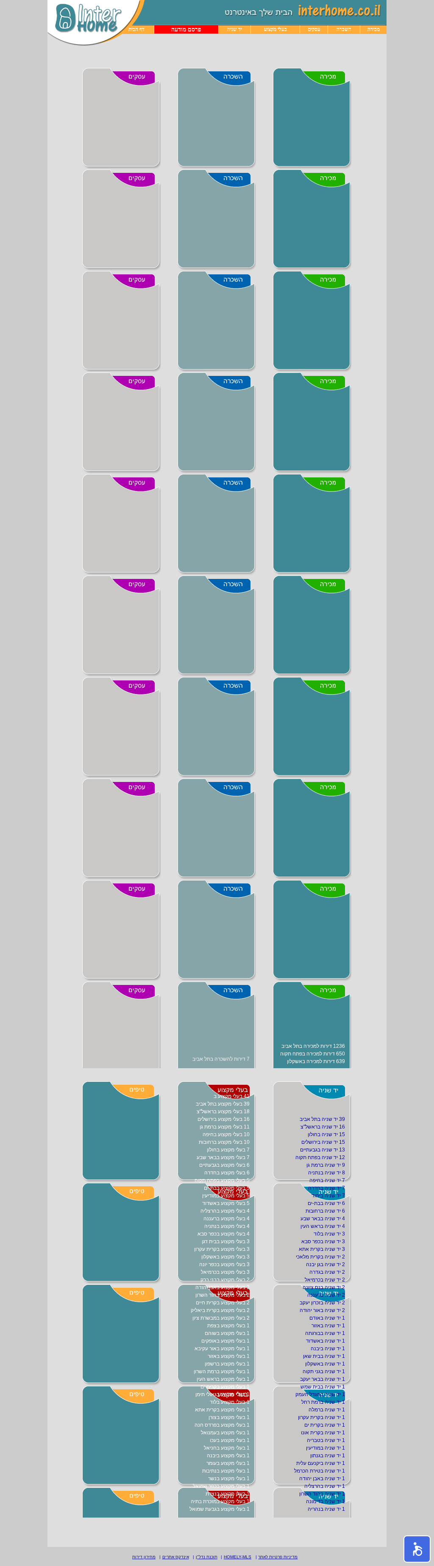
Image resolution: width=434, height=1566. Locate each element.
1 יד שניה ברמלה (327, 1410)
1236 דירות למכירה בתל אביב (313, 1045)
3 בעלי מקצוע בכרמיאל (225, 1272)
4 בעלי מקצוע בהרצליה (225, 1211)
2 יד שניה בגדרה (327, 1272)
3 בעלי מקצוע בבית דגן (226, 1241)
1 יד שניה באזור (328, 1326)
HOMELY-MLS (237, 1557)
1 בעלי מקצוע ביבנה (228, 1456)
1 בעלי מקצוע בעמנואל (225, 1433)
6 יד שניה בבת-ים (326, 1203)
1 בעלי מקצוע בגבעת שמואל (219, 1509)
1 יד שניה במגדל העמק (320, 1394)
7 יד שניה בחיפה (327, 1180)
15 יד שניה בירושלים (323, 1142)
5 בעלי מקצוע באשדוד (226, 1203)
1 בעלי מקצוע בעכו (230, 1440)
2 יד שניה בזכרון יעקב (322, 1303)
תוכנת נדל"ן (206, 1557)
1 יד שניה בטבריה (326, 1440)
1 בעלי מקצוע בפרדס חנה (222, 1425)
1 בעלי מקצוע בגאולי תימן (222, 1394)
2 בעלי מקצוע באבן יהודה (222, 1287)
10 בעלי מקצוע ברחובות (224, 1142)
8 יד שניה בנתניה (326, 1173)
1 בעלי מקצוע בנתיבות (226, 1471)
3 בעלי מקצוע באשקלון (225, 1257)
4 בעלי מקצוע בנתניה (227, 1226)
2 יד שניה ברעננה (326, 1295)
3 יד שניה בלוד (329, 1234)
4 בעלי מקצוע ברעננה (226, 1219)
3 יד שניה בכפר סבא (323, 1241)
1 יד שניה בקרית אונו (323, 1433)
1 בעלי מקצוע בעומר (228, 1463)
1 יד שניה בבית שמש (322, 1387)
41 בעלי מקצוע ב (232, 1096)
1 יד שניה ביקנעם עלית (320, 1463)
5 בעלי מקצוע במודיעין (226, 1196)
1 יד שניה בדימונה (325, 1501)
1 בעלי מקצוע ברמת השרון (222, 1371)
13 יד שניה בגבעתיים (322, 1150)
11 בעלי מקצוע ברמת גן (225, 1127)
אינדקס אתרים (175, 1557)
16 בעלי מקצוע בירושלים (224, 1119)
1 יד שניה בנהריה (326, 1509)
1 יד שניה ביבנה (328, 1349)
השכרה (344, 29)
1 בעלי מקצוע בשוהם (227, 1333)
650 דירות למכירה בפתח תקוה (312, 1052)
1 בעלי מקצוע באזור (229, 1356)
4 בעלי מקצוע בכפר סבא (224, 1234)
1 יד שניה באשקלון (325, 1364)
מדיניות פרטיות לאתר (278, 1557)
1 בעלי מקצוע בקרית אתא (222, 1410)
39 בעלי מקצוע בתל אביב (223, 1104)
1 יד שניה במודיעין (325, 1448)
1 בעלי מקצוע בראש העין (223, 1379)
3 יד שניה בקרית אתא (322, 1249)
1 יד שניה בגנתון (327, 1456)
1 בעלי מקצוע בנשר (229, 1478)
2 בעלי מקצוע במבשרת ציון (221, 1318)
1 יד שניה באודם (327, 1318)
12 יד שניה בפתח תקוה (320, 1157)
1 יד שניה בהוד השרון (322, 1494)
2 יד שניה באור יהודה (322, 1310)
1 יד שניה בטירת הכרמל (319, 1471)
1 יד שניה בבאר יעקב (322, 1379)
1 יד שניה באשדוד (325, 1341)
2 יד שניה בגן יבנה (325, 1264)
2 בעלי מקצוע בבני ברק (225, 1280)
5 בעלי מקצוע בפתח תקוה (222, 1180)
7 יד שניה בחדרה (326, 1188)
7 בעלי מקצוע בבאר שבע (223, 1157)
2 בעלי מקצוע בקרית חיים (223, 1303)
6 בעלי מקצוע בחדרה (227, 1173)
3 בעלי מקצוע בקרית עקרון (222, 1249)
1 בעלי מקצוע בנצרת (228, 1494)
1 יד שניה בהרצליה (324, 1486)
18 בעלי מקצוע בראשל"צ (223, 1112)
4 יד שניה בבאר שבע (322, 1219)
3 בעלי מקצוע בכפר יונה (224, 1264)
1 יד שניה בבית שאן (324, 1356)
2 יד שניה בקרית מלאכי (320, 1257)
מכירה (373, 29)
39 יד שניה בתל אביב (322, 1119)
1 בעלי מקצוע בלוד (230, 1402)
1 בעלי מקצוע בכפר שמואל (221, 1486)
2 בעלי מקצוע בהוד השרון (222, 1295)
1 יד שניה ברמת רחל (323, 1402)
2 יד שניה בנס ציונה (324, 1287)
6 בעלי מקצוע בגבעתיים (224, 1165)
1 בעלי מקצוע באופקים (225, 1341)
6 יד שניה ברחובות (325, 1211)
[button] (417, 1549)
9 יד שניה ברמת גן (325, 1165)
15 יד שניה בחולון (326, 1134)
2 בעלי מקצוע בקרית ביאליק (220, 1310)
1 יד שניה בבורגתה (325, 1333)
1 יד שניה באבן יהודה (322, 1478)
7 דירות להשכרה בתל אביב (221, 1058)
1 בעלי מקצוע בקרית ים (225, 1387)
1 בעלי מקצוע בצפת (228, 1326)
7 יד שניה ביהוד (328, 1196)
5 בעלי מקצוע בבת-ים (227, 1188)
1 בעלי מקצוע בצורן (229, 1417)
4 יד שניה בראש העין (322, 1226)
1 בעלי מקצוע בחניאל (227, 1448)
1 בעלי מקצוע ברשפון (227, 1364)
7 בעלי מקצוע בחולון (228, 1150)
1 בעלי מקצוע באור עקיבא (222, 1349)
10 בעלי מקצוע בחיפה (226, 1134)
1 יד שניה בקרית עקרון (321, 1417)
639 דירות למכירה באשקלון (316, 1060)
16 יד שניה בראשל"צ (322, 1127)
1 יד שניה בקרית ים (324, 1425)
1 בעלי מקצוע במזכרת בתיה (220, 1501)
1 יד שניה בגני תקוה (324, 1371)
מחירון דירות (144, 1557)
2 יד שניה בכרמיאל (325, 1280)
